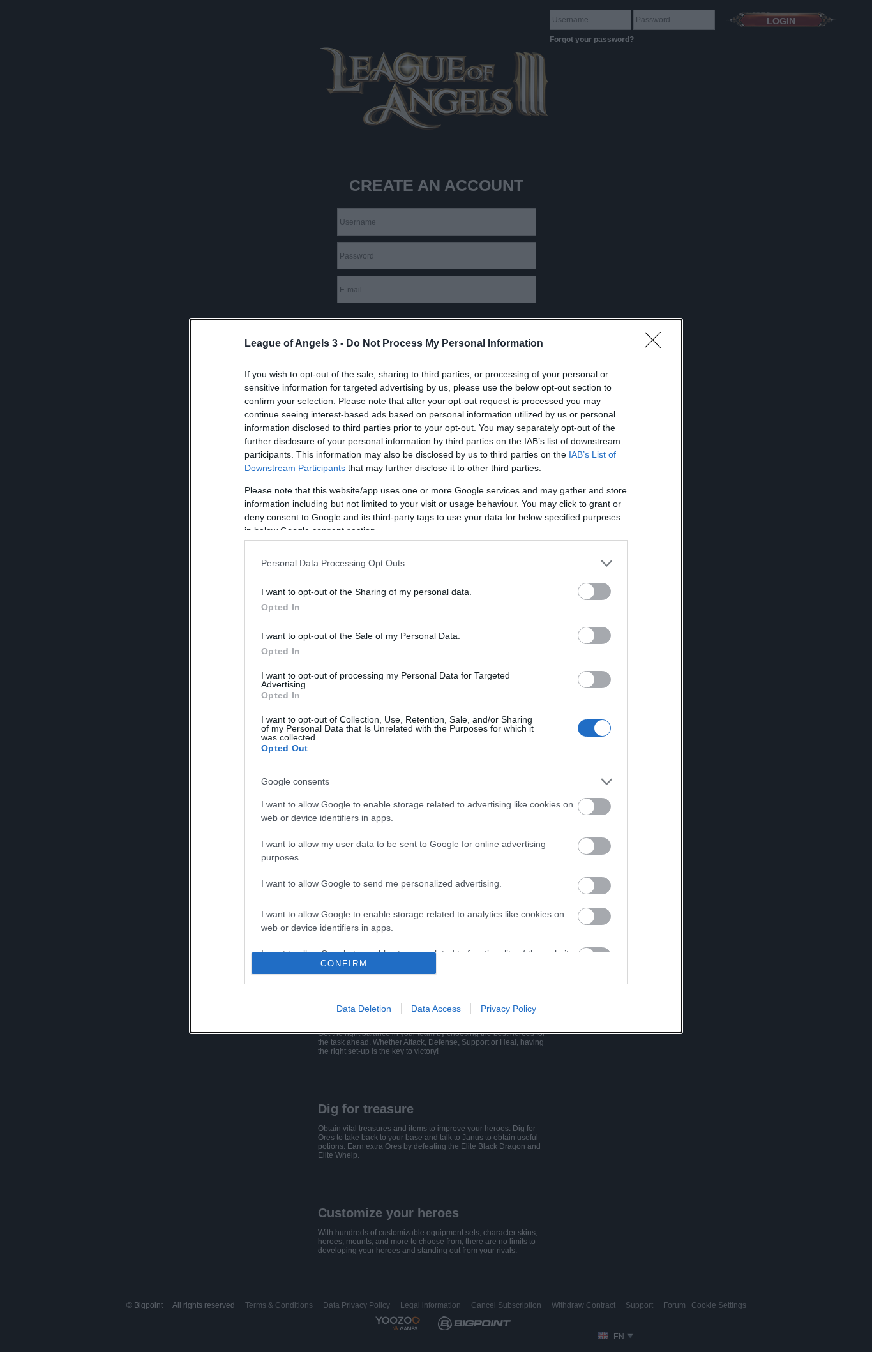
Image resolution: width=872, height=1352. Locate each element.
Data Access (436, 1008)
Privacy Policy (508, 1008)
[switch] (594, 591)
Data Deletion (363, 1008)
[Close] (657, 344)
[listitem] (436, 563)
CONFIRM (344, 963)
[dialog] (436, 676)
